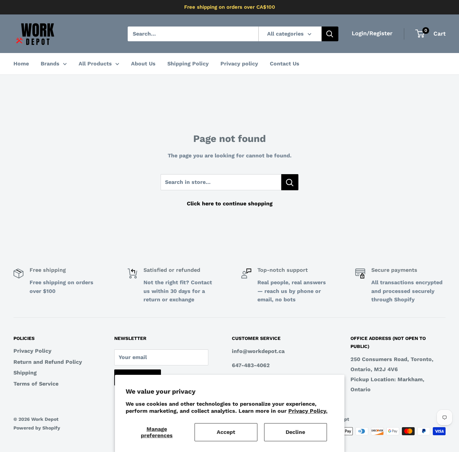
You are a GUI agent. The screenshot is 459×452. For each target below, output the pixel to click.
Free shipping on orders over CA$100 (229, 7)
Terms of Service (35, 384)
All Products (95, 63)
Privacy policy (239, 63)
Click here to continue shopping (230, 203)
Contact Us (284, 63)
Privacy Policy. (308, 411)
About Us (143, 63)
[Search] (330, 34)
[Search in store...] (289, 182)
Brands (50, 63)
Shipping (25, 372)
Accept (226, 432)
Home (21, 63)
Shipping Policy (188, 63)
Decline (295, 432)
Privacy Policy (32, 351)
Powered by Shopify (36, 428)
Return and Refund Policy (47, 362)
